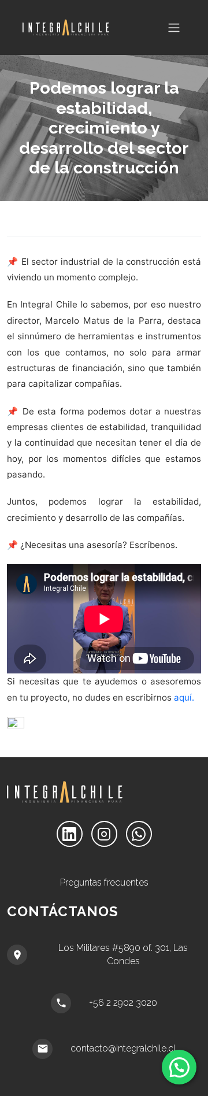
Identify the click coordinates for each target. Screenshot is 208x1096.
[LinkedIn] (70, 834)
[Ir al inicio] (59, 27)
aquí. (184, 697)
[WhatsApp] (139, 834)
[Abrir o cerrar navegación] (173, 27)
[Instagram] (104, 834)
